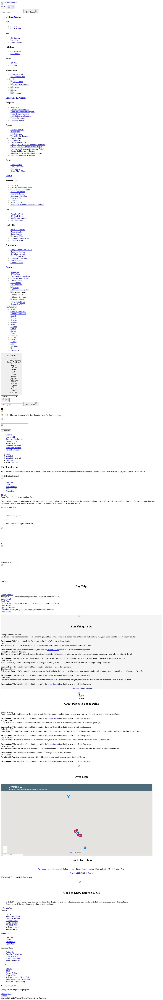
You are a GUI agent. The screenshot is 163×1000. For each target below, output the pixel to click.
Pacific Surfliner (17, 42)
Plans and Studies (17, 120)
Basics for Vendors (18, 252)
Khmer (13, 329)
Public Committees (18, 192)
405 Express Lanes (18, 77)
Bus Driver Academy (18, 218)
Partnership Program (13, 448)
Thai (12, 344)
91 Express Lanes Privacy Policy (18, 977)
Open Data (10, 944)
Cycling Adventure (8, 607)
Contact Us (15, 272)
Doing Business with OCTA (21, 250)
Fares (15, 90)
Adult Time (5, 601)
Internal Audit (16, 198)
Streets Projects (16, 134)
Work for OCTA (17, 214)
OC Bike (14, 63)
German (14, 320)
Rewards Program (12, 450)
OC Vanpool (15, 54)
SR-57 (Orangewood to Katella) (23, 155)
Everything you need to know (49, 869)
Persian (13, 333)
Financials (14, 200)
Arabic (13, 309)
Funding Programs (17, 118)
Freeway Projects (17, 130)
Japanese (14, 327)
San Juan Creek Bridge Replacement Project (27, 149)
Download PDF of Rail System (81, 873)
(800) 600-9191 (12, 929)
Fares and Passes (12, 441)
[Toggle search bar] (5, 400)
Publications (15, 169)
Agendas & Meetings (14, 954)
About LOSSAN (17, 202)
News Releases (16, 165)
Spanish (13, 342)
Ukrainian (14, 346)
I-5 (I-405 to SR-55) (18, 142)
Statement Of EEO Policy (15, 981)
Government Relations (19, 196)
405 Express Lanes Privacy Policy (19, 979)
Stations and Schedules (14, 439)
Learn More (57, 415)
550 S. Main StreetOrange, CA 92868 (18, 302)
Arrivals (16, 87)
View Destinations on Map (81, 688)
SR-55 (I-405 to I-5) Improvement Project (26, 147)
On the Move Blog (18, 171)
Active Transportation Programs (22, 112)
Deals (8, 484)
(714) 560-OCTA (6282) (20, 289)
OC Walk (14, 65)
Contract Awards (17, 263)
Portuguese (15, 335)
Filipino (13, 318)
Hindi (13, 324)
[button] (84, 17)
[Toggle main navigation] (11, 7)
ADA (8, 971)
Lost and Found (16, 280)
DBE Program (16, 260)
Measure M (15, 107)
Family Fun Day (7, 595)
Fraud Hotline (16, 283)
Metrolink (14, 40)
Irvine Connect (53, 650)
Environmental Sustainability (21, 187)
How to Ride (11, 437)
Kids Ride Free (11, 489)
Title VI (9, 969)
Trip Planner (18, 82)
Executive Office (17, 236)
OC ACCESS (16, 29)
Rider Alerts (10, 443)
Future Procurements (18, 256)
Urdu (12, 348)
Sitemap (4, 996)
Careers (8, 940)
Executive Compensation (20, 238)
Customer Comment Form (20, 276)
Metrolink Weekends (13, 446)
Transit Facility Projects (19, 136)
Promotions (17, 93)
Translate (12, 307)
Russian (13, 339)
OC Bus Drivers (17, 216)
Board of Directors (18, 230)
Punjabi (13, 337)
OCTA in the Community (20, 190)
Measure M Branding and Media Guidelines (27, 205)
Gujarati (14, 322)
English (13, 316)
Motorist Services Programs (21, 116)
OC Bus (14, 26)
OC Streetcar (15, 38)
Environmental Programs (20, 110)
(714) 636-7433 (12, 925)
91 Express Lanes (17, 75)
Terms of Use (11, 975)
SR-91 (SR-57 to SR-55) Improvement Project (28, 145)
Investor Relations (17, 194)
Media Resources (17, 167)
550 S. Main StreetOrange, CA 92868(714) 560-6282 (13, 918)
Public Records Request (20, 278)
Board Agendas (16, 232)
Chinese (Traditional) (18, 314)
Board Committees (13, 958)
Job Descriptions (17, 220)
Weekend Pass (11, 487)
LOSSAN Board (17, 240)
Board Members (12, 956)
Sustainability (11, 942)
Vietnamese (15, 350)
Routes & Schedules (21, 85)
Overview (14, 185)
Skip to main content (8, 2)
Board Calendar (16, 234)
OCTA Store (15, 274)
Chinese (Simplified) (18, 312)
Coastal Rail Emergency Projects (23, 151)
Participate (10, 952)
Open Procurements (18, 254)
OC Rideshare (16, 52)
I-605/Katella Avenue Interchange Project (26, 153)
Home (8, 454)
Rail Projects (15, 132)
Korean (13, 331)
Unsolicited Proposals (19, 258)
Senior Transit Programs (20, 114)
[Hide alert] (2, 420)
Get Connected (16, 285)
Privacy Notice (11, 973)
